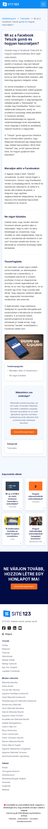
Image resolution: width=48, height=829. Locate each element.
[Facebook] (4, 628)
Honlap (5, 645)
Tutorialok (25, 18)
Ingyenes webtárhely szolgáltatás (16, 749)
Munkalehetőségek (14, 778)
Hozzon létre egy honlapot (24, 432)
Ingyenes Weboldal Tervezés (14, 752)
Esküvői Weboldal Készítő (13, 712)
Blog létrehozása (9, 730)
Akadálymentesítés (24, 821)
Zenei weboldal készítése (13, 708)
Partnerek (6, 782)
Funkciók (5, 652)
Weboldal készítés (10, 682)
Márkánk (5, 789)
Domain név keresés (11, 690)
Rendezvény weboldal (11, 704)
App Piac (9, 667)
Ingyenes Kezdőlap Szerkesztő (15, 693)
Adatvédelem (23, 819)
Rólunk (5, 767)
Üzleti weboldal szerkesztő (13, 697)
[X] (9, 628)
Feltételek (12, 819)
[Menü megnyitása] (43, 4)
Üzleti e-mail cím (9, 726)
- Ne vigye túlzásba (16, 375)
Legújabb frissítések (11, 671)
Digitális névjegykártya (11, 723)
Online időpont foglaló (11, 745)
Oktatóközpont (9, 18)
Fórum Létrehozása (10, 734)
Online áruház (7, 686)
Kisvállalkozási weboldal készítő (15, 719)
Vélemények (7, 656)
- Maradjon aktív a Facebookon (22, 370)
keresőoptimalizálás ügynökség (15, 756)
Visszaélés (34, 819)
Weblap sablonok (9, 663)
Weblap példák (8, 660)
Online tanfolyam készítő (12, 738)
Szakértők (6, 786)
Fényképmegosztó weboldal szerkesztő (19, 701)
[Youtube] (20, 628)
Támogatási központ (10, 771)
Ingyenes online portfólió (12, 715)
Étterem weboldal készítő (13, 741)
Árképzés (6, 649)
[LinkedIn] (14, 628)
